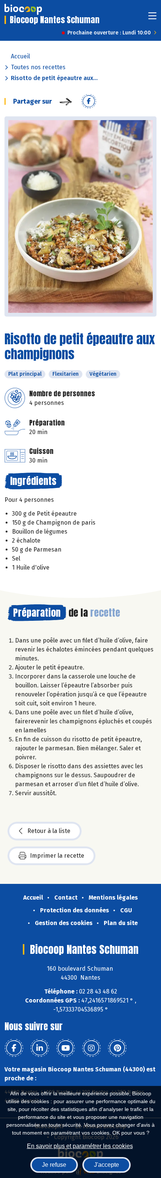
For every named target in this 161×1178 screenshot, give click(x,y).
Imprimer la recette (57, 855)
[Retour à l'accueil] (23, 9)
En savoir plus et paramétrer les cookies (80, 1146)
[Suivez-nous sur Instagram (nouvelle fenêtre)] (91, 1048)
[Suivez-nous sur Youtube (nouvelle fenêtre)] (65, 1048)
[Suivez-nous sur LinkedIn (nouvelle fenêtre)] (39, 1048)
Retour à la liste (48, 830)
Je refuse (54, 1165)
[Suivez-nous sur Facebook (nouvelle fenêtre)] (13, 1048)
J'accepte (106, 1165)
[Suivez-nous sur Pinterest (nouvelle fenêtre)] (117, 1048)
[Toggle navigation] (152, 18)
